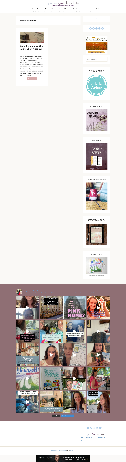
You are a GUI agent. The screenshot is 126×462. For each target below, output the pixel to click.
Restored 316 (72, 450)
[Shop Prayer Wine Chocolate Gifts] (96, 209)
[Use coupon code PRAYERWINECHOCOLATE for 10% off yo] (51, 354)
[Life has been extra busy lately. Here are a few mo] (74, 402)
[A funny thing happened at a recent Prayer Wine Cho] (51, 402)
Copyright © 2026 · (55, 450)
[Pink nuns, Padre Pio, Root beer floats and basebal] (27, 331)
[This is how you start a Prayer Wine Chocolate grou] (27, 307)
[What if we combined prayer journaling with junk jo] (51, 378)
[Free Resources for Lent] (96, 130)
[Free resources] (96, 170)
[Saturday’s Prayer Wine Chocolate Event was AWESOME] (98, 378)
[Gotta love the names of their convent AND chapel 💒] (74, 307)
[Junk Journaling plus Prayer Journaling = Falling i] (74, 378)
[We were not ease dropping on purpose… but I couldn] (98, 402)
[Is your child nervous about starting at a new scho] (98, 354)
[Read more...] (32, 79)
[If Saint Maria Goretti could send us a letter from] (74, 354)
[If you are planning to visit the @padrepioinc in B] (51, 331)
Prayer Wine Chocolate (63, 4)
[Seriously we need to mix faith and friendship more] (98, 307)
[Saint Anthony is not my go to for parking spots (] (27, 402)
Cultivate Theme (62, 450)
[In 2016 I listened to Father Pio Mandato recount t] (74, 331)
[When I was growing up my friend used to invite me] (98, 331)
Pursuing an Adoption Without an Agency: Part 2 (32, 49)
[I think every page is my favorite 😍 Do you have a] (27, 378)
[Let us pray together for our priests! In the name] (27, 354)
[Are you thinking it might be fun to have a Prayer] (51, 307)
